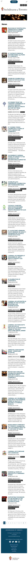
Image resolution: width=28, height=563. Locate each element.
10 (23, 523)
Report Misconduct (14, 546)
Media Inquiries (14, 549)
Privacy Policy (14, 548)
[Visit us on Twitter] (13, 542)
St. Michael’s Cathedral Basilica (15, 190)
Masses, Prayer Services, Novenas (15, 36)
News (10, 60)
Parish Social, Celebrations (14, 138)
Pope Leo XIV (19, 311)
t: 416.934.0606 (14, 534)
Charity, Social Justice (13, 215)
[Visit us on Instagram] (19, 542)
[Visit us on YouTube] (16, 542)
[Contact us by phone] (26, 1)
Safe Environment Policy (14, 544)
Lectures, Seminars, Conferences (15, 165)
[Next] (26, 522)
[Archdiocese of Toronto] (14, 8)
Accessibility (14, 551)
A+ (21, 5)
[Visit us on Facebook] (10, 542)
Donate (14, 1)
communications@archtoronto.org (14, 536)
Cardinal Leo (11, 38)
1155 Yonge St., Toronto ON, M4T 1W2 (14, 533)
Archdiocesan (16, 60)
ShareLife (24, 188)
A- (23, 5)
